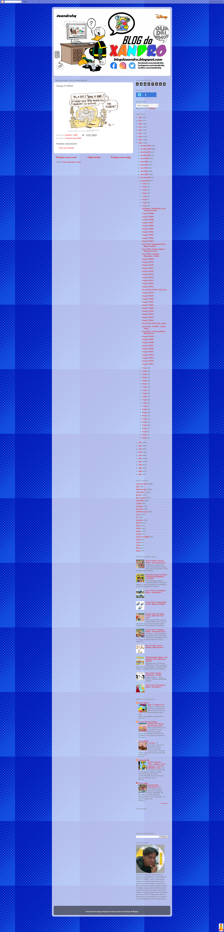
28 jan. (144, 193)
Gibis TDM (140, 500)
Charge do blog (70, 138)
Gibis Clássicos (143, 703)
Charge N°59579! (148, 262)
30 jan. (144, 187)
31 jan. (144, 183)
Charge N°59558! (148, 342)
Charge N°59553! (148, 358)
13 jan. (144, 400)
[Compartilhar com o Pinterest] (96, 135)
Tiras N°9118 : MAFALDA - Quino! (154, 323)
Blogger (135, 911)
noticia (138, 531)
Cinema (138, 534)
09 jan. (144, 412)
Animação (139, 506)
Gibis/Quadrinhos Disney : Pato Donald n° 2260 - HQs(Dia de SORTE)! (157, 659)
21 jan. (144, 374)
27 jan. (144, 196)
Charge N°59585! (148, 229)
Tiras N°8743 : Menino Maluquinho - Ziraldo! (153, 674)
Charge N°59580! (148, 259)
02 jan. (144, 434)
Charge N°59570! (148, 293)
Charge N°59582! (148, 238)
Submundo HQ (143, 760)
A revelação (151, 743)
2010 (140, 465)
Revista (138, 495)
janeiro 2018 (144, 181)
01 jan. (144, 438)
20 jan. (144, 377)
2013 (140, 455)
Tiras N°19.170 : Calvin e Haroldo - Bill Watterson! (154, 646)
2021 (140, 133)
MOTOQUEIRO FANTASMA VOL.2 (154, 786)
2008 (140, 471)
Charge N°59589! (148, 216)
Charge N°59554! (148, 355)
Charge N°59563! (148, 314)
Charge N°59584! (148, 232)
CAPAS (138, 503)
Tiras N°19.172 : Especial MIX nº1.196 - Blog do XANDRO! (156, 603)
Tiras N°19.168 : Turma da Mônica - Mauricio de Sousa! (156, 562)
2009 (140, 468)
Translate (152, 108)
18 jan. (144, 384)
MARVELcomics (142, 512)
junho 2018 (144, 165)
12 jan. (144, 403)
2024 (140, 124)
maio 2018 (144, 168)
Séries (138, 542)
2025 (140, 120)
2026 (140, 117)
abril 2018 (144, 171)
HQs (137, 486)
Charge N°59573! (148, 280)
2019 (140, 140)
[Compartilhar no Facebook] (93, 135)
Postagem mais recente (66, 157)
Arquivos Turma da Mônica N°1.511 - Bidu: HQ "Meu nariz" (155, 616)
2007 (140, 474)
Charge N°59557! (148, 345)
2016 (140, 446)
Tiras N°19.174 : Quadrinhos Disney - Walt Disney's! (155, 686)
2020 (140, 136)
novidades (139, 520)
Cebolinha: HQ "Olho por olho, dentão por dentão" (155, 725)
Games (138, 539)
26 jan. (144, 199)
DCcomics (139, 509)
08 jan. (144, 415)
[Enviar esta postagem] (82, 135)
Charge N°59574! (148, 277)
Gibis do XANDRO (142, 537)
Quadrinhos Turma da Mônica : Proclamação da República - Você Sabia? (157, 577)
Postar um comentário (66, 148)
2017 (140, 442)
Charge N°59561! (148, 320)
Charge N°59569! (148, 296)
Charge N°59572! (148, 283)
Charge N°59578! (148, 265)
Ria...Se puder (141, 498)
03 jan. (144, 431)
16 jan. (144, 390)
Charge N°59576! (148, 271)
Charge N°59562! (148, 317)
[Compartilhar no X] (91, 135)
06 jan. (144, 422)
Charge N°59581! (148, 241)
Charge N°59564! (148, 311)
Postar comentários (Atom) (71, 162)
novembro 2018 (145, 149)
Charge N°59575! (148, 274)
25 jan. (144, 202)
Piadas (138, 551)
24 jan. (144, 206)
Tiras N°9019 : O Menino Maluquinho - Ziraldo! (150, 255)
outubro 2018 (145, 152)
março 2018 (144, 174)
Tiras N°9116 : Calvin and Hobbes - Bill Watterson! (154, 332)
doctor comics (143, 783)
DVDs (138, 548)
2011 (140, 462)
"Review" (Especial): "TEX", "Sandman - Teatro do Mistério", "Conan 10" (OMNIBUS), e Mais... (156, 765)
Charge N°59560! (148, 336)
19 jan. (144, 380)
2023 (140, 127)
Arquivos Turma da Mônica (148, 722)
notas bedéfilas (143, 741)
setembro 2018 (145, 155)
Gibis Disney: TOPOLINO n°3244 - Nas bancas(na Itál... (154, 209)
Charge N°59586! (148, 226)
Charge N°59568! (148, 299)
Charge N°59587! (148, 223)
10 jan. (144, 409)
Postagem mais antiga (121, 157)
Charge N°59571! (148, 286)
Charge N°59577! (148, 268)
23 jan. (144, 368)
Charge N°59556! (148, 348)
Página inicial (94, 157)
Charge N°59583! (148, 235)
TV (137, 517)
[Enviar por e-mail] (87, 135)
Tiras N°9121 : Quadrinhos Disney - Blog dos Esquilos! (154, 245)
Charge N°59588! (148, 219)
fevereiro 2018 (145, 177)
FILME (138, 523)
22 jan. (144, 371)
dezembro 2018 (145, 145)
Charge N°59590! (148, 213)
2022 (140, 130)
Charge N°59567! (148, 302)
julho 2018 (144, 161)
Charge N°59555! (148, 352)
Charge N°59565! (148, 308)
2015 (140, 449)
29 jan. (144, 190)
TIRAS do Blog (141, 489)
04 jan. (144, 428)
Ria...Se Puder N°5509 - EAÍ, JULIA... (155, 290)
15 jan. (144, 393)
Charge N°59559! (148, 339)
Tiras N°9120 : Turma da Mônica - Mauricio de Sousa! (153, 250)
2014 (140, 452)
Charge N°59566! (148, 305)
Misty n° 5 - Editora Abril (155, 705)
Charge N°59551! (148, 364)
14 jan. (144, 396)
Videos (138, 545)
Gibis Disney (140, 492)
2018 (140, 143)
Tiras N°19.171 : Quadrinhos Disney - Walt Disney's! (155, 591)
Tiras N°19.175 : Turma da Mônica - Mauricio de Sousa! (156, 631)
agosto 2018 (144, 158)
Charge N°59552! (148, 361)
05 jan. (144, 425)
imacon (119, 911)
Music (138, 525)
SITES (79, 138)
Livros (138, 514)
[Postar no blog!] (89, 135)
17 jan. (144, 387)
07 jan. (144, 419)
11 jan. (144, 406)
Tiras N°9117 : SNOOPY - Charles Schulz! (154, 327)
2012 (140, 458)
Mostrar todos (164, 803)
